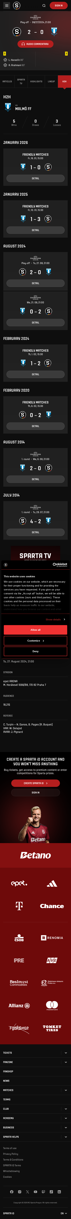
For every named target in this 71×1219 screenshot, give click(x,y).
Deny (35, 651)
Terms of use (10, 1148)
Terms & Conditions (13, 1159)
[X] (28, 1192)
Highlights (36, 81)
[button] (35, 44)
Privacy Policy (10, 1153)
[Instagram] (20, 1192)
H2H (64, 81)
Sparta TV (21, 81)
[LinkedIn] (59, 1192)
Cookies (7, 1176)
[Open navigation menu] (6, 5)
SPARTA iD (8, 1213)
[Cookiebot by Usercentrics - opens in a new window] (52, 565)
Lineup (51, 81)
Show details (53, 619)
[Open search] (44, 5)
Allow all (36, 629)
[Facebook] (12, 1192)
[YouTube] (35, 1192)
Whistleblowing (11, 1171)
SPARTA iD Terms (12, 1165)
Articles (7, 81)
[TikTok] (51, 1192)
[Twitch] (43, 1192)
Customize (33, 640)
